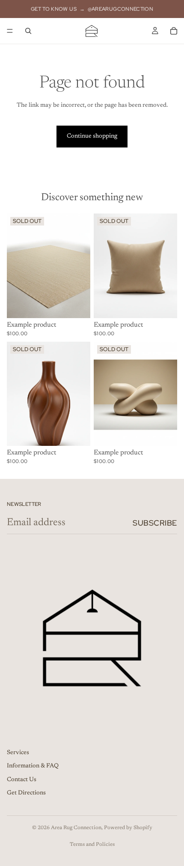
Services (18, 752)
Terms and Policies (92, 844)
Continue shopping (92, 136)
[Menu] (10, 31)
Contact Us (21, 779)
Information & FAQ (33, 766)
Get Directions (26, 793)
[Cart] (173, 30)
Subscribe (155, 523)
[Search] (28, 30)
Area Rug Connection (76, 827)
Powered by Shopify (128, 827)
